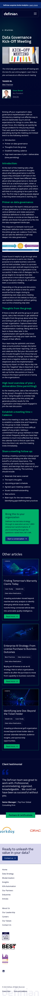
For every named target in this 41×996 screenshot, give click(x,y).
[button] (35, 13)
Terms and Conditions (20, 991)
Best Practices (7, 84)
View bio (16, 96)
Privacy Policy (6, 991)
